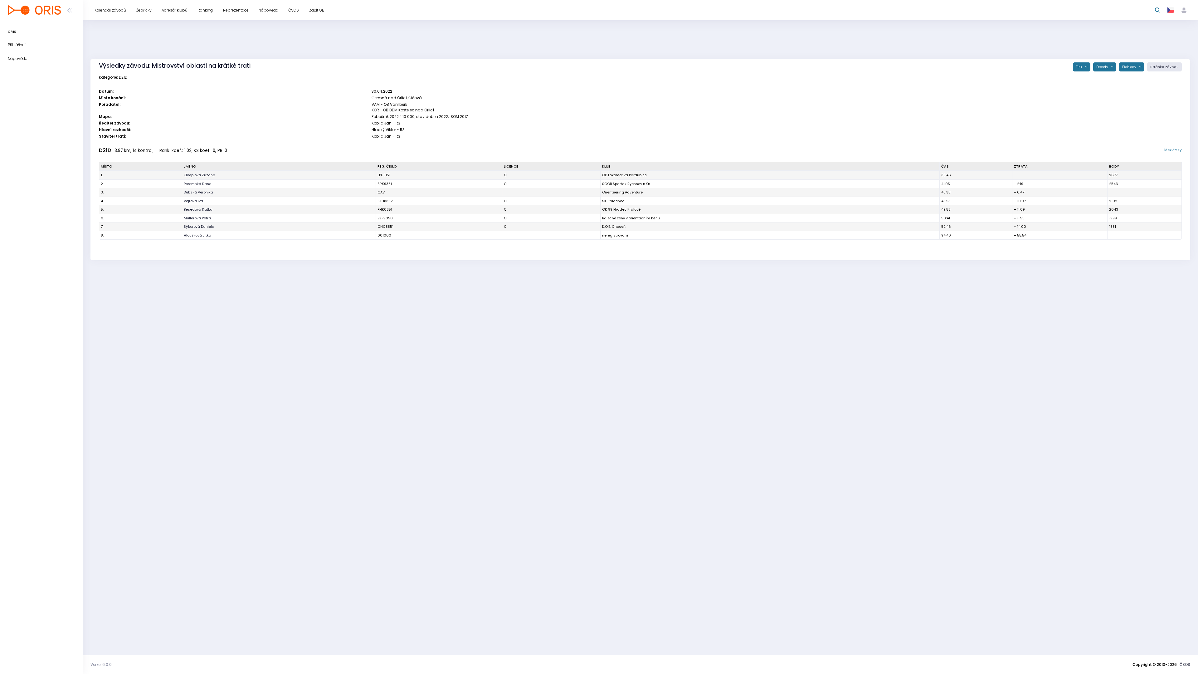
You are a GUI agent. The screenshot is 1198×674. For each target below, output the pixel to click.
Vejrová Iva (193, 200)
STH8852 (385, 200)
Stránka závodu (1164, 67)
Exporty (1102, 67)
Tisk (1079, 67)
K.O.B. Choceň (614, 226)
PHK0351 (384, 209)
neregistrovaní (615, 235)
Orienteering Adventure (622, 192)
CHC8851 (385, 226)
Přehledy (1129, 67)
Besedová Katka (198, 209)
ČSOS (1185, 664)
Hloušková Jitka (197, 235)
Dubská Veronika (198, 192)
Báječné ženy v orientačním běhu (631, 218)
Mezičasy (1173, 150)
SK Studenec (613, 200)
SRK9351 (384, 183)
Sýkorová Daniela (199, 226)
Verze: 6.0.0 (101, 664)
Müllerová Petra (197, 218)
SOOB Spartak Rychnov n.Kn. (626, 183)
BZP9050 (385, 218)
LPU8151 (383, 175)
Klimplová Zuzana (199, 175)
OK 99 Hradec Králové (621, 209)
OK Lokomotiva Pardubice (624, 175)
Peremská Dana (198, 183)
